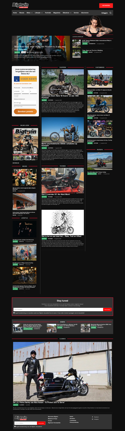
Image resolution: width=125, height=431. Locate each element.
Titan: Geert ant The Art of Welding (92, 50)
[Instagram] (92, 419)
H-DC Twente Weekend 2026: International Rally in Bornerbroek (96, 41)
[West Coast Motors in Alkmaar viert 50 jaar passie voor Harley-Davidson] (51, 328)
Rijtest (99, 173)
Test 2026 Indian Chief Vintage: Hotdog (96, 172)
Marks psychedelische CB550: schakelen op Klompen (59, 144)
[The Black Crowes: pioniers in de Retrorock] (24, 229)
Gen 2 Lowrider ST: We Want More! (56, 194)
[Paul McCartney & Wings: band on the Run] (24, 252)
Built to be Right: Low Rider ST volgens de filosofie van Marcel (99, 90)
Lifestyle (21, 241)
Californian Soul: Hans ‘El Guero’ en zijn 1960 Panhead (60, 96)
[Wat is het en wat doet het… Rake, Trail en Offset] (63, 222)
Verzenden (107, 309)
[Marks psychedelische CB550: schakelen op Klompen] (63, 130)
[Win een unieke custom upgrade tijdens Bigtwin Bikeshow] (24, 177)
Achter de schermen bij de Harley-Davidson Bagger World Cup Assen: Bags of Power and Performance (32, 326)
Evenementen (92, 43)
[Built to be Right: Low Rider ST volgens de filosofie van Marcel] (99, 79)
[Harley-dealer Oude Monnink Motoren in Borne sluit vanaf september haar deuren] (24, 201)
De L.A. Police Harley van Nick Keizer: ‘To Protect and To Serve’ (39, 402)
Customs (23, 52)
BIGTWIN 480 (16, 163)
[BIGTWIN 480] (25, 144)
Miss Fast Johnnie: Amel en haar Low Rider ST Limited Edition (98, 115)
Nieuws (14, 191)
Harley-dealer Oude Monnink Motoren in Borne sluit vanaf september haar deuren (24, 212)
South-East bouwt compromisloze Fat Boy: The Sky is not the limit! (99, 140)
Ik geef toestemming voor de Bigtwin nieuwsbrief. (29, 426)
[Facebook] (92, 417)
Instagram (96, 419)
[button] (110, 12)
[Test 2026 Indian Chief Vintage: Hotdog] (99, 161)
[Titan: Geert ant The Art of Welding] (76, 54)
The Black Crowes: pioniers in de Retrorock (23, 239)
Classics (21, 404)
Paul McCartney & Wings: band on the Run (23, 263)
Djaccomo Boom (30, 52)
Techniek (50, 196)
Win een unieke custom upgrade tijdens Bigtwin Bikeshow (24, 188)
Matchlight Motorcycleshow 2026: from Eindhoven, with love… (101, 325)
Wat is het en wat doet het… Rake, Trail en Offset (61, 236)
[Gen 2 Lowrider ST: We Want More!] (63, 180)
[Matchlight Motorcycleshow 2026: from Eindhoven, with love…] (85, 328)
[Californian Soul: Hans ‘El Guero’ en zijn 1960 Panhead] (63, 82)
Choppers (50, 100)
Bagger (90, 52)
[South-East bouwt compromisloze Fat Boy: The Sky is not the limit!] (99, 129)
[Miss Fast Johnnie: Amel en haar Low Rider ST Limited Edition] (99, 104)
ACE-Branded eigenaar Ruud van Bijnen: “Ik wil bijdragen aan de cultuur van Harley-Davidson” (24, 286)
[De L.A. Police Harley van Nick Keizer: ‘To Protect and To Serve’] (62, 371)
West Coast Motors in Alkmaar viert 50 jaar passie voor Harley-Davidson (67, 325)
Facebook (96, 417)
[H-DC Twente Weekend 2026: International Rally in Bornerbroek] (76, 44)
